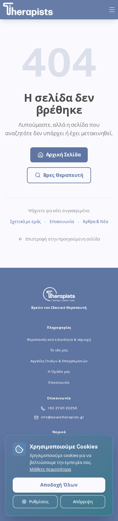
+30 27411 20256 (62, 408)
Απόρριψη (83, 501)
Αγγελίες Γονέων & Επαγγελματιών (59, 361)
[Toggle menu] (112, 9)
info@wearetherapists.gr (62, 417)
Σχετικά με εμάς (25, 221)
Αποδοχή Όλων (58, 485)
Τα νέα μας (59, 350)
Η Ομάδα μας (59, 371)
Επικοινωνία (62, 221)
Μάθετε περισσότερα (50, 469)
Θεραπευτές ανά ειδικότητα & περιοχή (59, 339)
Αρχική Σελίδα (63, 155)
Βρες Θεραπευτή (63, 175)
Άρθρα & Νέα (95, 221)
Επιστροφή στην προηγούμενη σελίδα (62, 239)
